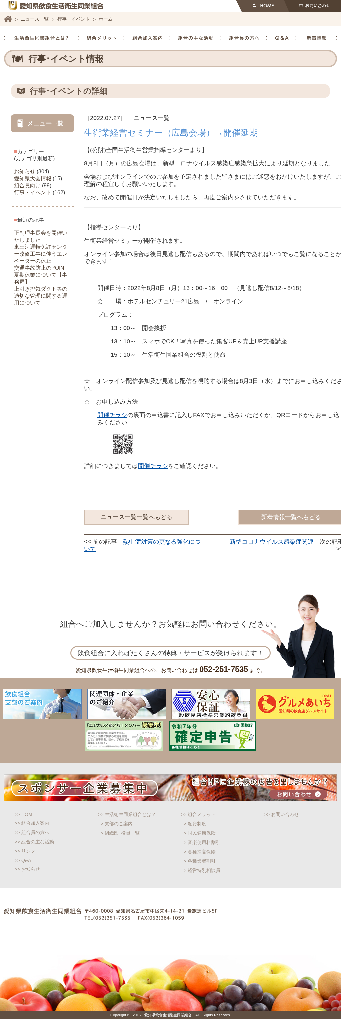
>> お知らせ (27, 869)
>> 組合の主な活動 (34, 841)
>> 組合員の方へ (32, 832)
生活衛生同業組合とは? (41, 38)
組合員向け (27, 185)
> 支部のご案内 (117, 823)
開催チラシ (112, 415)
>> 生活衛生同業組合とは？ (127, 814)
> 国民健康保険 (200, 833)
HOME (262, 6)
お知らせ (24, 171)
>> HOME (25, 814)
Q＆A (282, 38)
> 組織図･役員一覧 (120, 833)
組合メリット (101, 38)
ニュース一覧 (35, 19)
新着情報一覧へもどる (291, 517)
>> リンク (25, 851)
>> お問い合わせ (281, 814)
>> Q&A (23, 860)
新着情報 (317, 38)
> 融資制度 (195, 823)
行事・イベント (73, 19)
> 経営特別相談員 (202, 870)
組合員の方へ (244, 38)
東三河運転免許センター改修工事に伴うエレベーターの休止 (40, 254)
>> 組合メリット (198, 814)
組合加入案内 (147, 38)
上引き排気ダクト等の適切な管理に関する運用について (40, 296)
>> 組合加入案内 (32, 823)
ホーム (8, 19)
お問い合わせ (312, 6)
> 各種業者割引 (200, 861)
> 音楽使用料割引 (202, 842)
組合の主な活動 (195, 38)
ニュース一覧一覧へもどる (136, 517)
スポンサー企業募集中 (170, 787)
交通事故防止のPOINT (41, 268)
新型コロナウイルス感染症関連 (272, 541)
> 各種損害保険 (200, 851)
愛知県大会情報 (32, 178)
